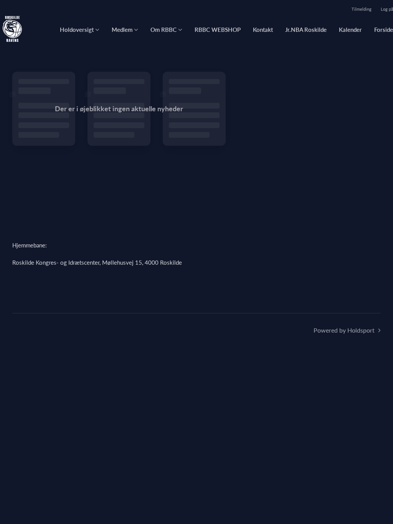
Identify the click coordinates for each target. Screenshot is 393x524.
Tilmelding (362, 9)
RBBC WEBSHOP (218, 29)
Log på (387, 9)
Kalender (350, 29)
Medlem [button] (122, 29)
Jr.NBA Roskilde (306, 29)
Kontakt (263, 29)
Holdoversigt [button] (77, 29)
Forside (383, 29)
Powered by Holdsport (344, 330)
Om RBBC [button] (163, 29)
